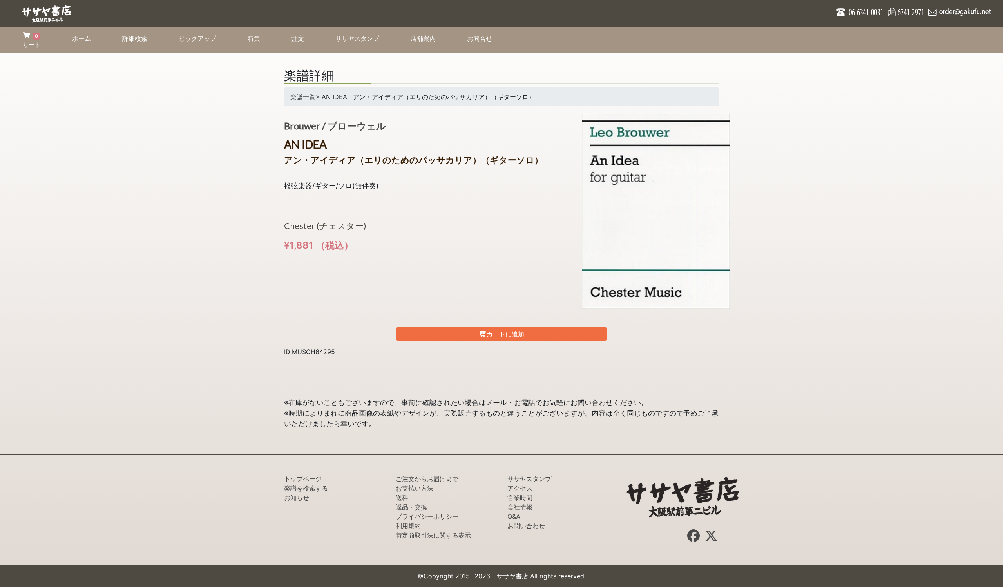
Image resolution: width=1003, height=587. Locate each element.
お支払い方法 (414, 488)
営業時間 (519, 498)
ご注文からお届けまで (427, 479)
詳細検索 (142, 38)
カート (31, 41)
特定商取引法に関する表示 (433, 535)
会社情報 (519, 507)
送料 (402, 498)
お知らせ (296, 498)
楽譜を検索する (306, 488)
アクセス (519, 488)
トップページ (303, 479)
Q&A (513, 516)
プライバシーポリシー (427, 516)
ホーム (89, 38)
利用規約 (408, 526)
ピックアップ (205, 38)
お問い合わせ (526, 526)
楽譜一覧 (302, 97)
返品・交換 (411, 507)
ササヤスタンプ (365, 38)
